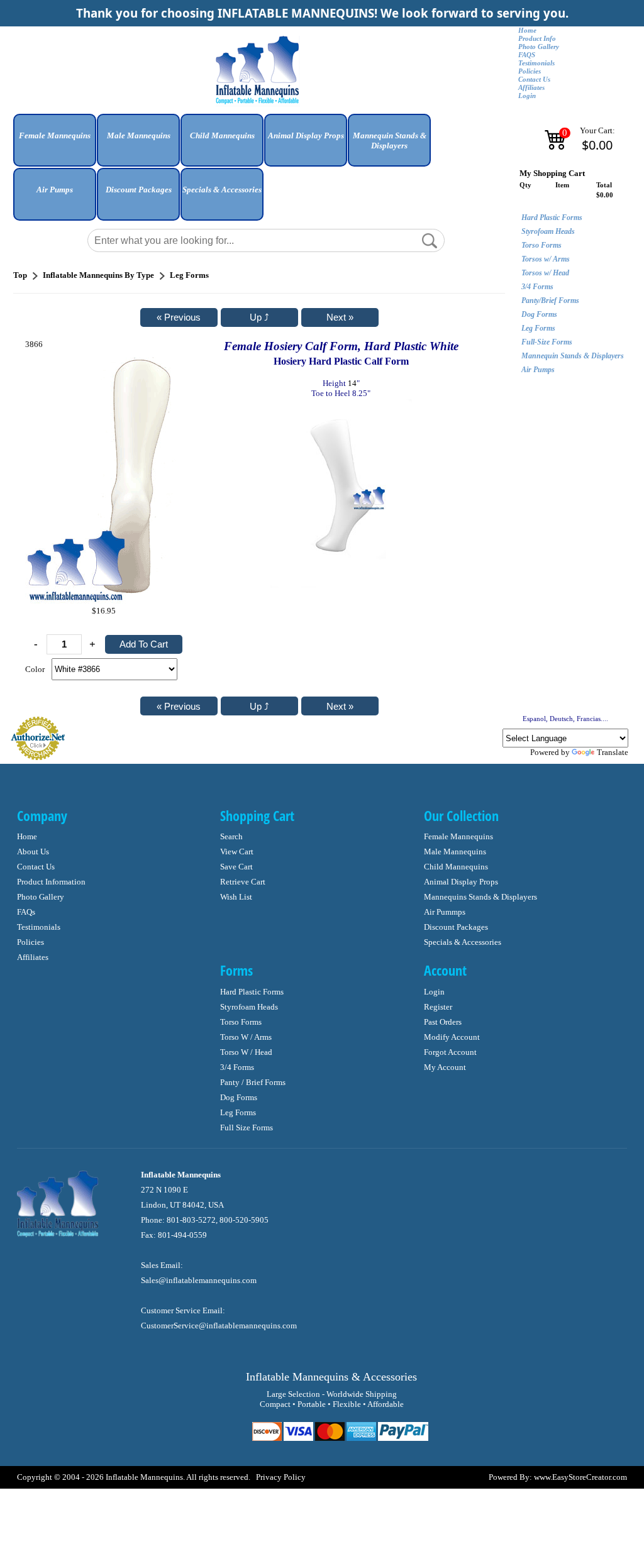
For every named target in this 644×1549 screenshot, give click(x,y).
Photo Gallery (538, 46)
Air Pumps (538, 369)
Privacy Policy (281, 1477)
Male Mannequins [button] (138, 135)
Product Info (537, 38)
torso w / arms (246, 1037)
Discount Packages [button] (139, 189)
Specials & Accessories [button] (222, 189)
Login (527, 95)
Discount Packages (456, 927)
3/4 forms (237, 1067)
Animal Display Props (461, 881)
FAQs (26, 912)
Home (527, 30)
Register (438, 1007)
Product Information (51, 881)
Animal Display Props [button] (306, 135)
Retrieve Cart (242, 881)
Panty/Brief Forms (550, 300)
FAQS (526, 55)
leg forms (238, 1112)
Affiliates (531, 87)
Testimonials (536, 63)
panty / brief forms (253, 1082)
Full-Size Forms (546, 342)
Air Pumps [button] (54, 189)
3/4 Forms (537, 286)
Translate (612, 752)
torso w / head (246, 1052)
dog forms (238, 1097)
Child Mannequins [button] (222, 135)
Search (231, 836)
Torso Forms (541, 245)
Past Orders (443, 1022)
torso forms (241, 1022)
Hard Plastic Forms (551, 217)
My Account (445, 1067)
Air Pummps (444, 912)
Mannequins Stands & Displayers (480, 896)
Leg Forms (538, 328)
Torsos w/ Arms (545, 259)
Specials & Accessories (462, 942)
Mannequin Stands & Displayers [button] (389, 140)
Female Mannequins (458, 836)
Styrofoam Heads (548, 231)
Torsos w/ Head (545, 272)
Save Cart (236, 866)
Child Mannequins (456, 866)
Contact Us (534, 79)
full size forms (246, 1127)
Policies (529, 71)
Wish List (236, 896)
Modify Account (452, 1037)
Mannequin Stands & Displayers (572, 355)
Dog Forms (539, 314)
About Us (33, 851)
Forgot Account (450, 1052)
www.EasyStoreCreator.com (580, 1477)
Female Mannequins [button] (55, 135)
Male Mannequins (455, 851)
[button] (54, 145)
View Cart (236, 851)
